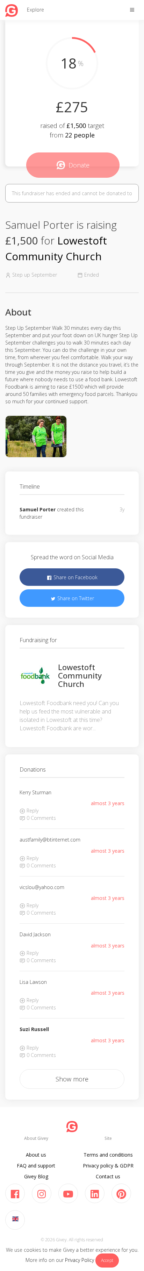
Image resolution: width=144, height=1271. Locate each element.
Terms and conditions (108, 1154)
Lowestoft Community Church (80, 675)
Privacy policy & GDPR (108, 1165)
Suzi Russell (34, 1029)
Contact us (108, 1176)
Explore (35, 9)
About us (36, 1154)
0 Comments (40, 818)
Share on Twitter (75, 598)
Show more (72, 1079)
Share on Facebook (75, 577)
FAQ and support (36, 1165)
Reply (31, 810)
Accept (107, 1260)
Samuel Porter (38, 509)
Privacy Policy (79, 1260)
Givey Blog (36, 1176)
